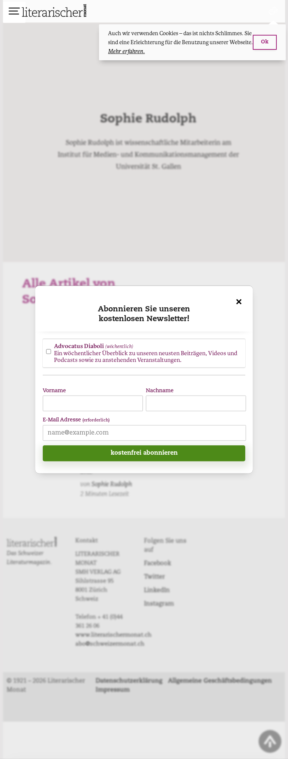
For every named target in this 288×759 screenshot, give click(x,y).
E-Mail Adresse (76, 420)
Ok (264, 42)
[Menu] (14, 12)
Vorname (54, 391)
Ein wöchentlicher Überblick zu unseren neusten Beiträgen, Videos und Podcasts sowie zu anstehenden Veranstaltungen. (145, 353)
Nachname (160, 391)
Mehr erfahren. (126, 51)
